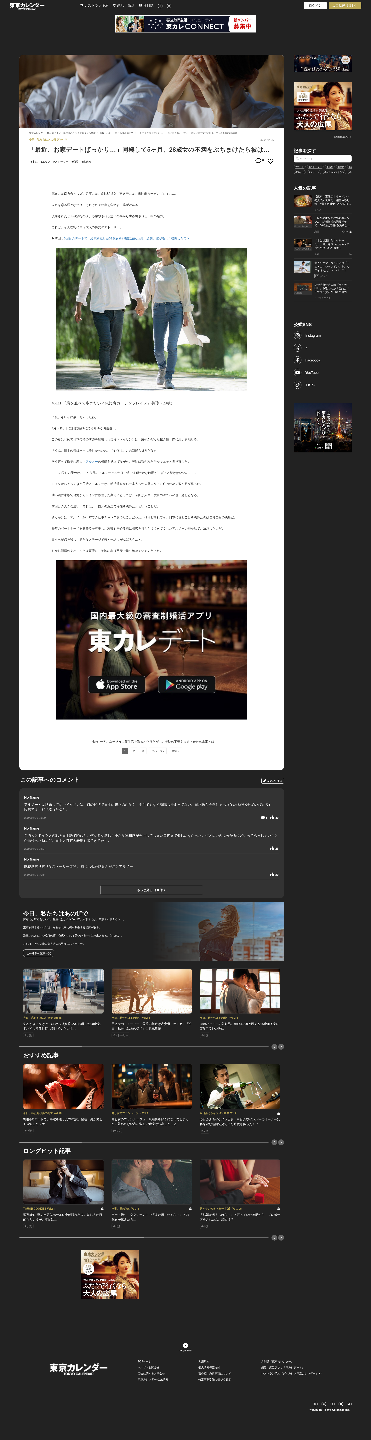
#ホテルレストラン (334, 172)
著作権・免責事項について (214, 1373)
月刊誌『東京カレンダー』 (277, 1361)
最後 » (175, 751)
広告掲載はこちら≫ (343, 136)
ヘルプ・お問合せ (148, 1367)
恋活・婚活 (125, 5)
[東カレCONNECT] (185, 23)
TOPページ (144, 1361)
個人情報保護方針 (209, 1367)
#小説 (330, 166)
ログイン (315, 5)
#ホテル (299, 166)
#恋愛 (341, 166)
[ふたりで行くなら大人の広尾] (323, 106)
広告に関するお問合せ (151, 1373)
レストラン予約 (96, 5)
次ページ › (157, 751)
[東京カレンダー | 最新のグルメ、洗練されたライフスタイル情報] (45, 6)
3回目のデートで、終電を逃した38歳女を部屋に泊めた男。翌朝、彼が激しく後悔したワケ (127, 238)
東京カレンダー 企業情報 (153, 1379)
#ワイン (299, 172)
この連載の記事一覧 (38, 953)
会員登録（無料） (345, 5)
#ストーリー (315, 166)
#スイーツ (314, 172)
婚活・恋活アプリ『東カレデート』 (283, 1367)
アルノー (92, 461)
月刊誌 (148, 5)
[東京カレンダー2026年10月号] (110, 1274)
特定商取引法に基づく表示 (214, 1379)
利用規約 (203, 1361)
